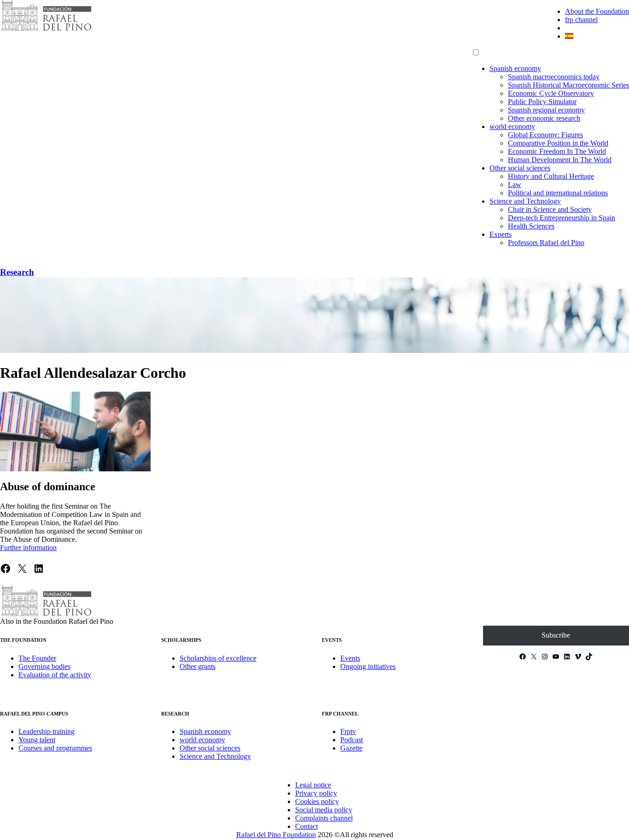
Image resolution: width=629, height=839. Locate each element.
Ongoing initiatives (368, 666)
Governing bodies (44, 666)
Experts (500, 234)
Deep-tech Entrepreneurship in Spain (561, 218)
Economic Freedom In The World (557, 151)
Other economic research (544, 118)
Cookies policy (317, 801)
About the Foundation (597, 11)
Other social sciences (519, 168)
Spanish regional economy (546, 110)
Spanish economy (515, 68)
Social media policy (323, 810)
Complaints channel (324, 818)
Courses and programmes (55, 748)
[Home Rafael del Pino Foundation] (46, 30)
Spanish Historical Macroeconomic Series (568, 85)
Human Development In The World (560, 160)
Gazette (351, 748)
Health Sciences (531, 226)
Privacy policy (316, 793)
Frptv (348, 731)
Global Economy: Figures (545, 135)
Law (514, 184)
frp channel (581, 19)
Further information (28, 548)
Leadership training (46, 731)
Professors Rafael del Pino (546, 242)
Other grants (197, 666)
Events (350, 658)
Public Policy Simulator (542, 102)
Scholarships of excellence (218, 658)
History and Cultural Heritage (551, 176)
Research (17, 272)
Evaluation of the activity (54, 675)
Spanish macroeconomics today (554, 77)
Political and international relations (558, 193)
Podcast (351, 740)
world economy (512, 126)
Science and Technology (525, 201)
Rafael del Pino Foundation (276, 835)
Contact (306, 826)
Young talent (36, 740)
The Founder (37, 658)
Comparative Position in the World (558, 143)
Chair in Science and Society (550, 209)
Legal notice (313, 785)
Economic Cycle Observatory (551, 93)
